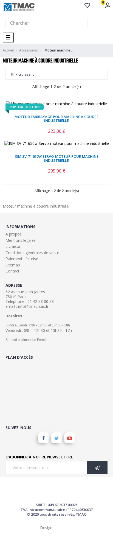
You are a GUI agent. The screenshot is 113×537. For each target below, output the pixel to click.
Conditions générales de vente (32, 252)
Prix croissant (22, 74)
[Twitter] (56, 437)
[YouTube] (69, 437)
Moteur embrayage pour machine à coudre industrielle (56, 119)
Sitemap (12, 265)
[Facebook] (43, 437)
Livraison (13, 246)
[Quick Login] (107, 5)
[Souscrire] (97, 467)
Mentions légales (20, 240)
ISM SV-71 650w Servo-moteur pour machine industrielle (56, 158)
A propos (13, 234)
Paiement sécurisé (21, 258)
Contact (12, 271)
